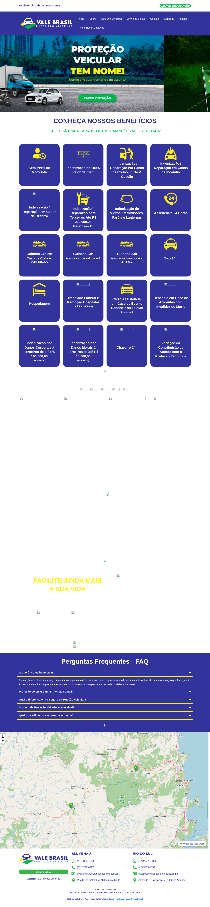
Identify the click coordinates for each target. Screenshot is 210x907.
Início (81, 19)
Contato (154, 19)
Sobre (92, 19)
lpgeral (183, 19)
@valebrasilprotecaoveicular (97, 646)
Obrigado (169, 19)
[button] (71, 806)
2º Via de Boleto (136, 19)
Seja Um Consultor (111, 19)
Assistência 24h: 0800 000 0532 (39, 5)
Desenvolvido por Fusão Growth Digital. (126, 899)
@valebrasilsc (87, 642)
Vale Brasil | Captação (92, 27)
